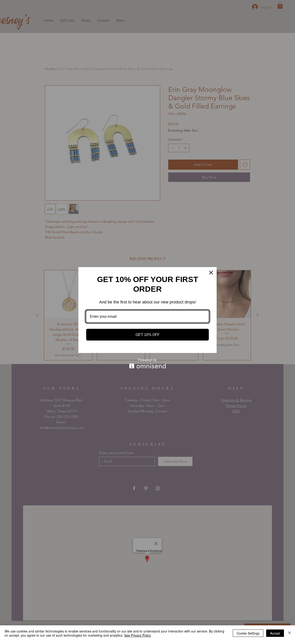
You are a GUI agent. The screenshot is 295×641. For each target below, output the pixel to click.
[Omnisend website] (147, 363)
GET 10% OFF (148, 335)
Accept (275, 633)
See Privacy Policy (137, 635)
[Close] (211, 272)
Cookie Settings (248, 633)
